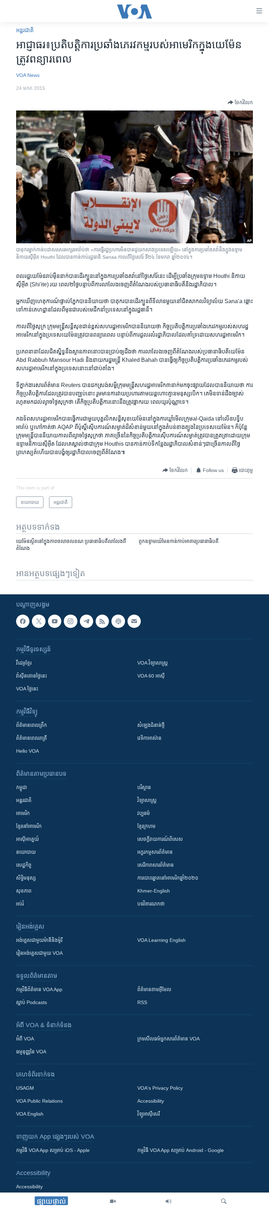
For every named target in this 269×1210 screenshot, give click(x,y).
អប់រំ (20, 904)
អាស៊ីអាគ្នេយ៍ (27, 839)
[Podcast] (118, 621)
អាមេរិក (23, 813)
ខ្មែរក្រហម (146, 826)
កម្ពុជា (21, 787)
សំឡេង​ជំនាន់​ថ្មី (151, 725)
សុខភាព (24, 891)
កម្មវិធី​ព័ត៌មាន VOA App (39, 989)
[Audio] (168, 1201)
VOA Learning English (161, 940)
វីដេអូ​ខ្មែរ (24, 663)
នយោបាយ (26, 852)
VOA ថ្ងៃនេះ (27, 689)
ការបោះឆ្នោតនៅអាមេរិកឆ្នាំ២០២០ (167, 878)
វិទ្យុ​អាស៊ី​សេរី (148, 1114)
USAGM (25, 1088)
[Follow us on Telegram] (86, 621)
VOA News (28, 75)
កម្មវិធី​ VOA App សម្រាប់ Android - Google (180, 1150)
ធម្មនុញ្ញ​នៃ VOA (31, 1051)
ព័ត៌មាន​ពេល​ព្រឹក (31, 725)
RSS (142, 1002)
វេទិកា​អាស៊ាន (149, 738)
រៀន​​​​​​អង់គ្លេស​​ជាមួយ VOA (39, 953)
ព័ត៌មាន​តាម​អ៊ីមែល (154, 989)
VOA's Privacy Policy (160, 1088)
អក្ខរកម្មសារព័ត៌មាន (155, 852)
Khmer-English (153, 891)
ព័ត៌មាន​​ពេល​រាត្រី (31, 738)
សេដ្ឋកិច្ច (24, 865)
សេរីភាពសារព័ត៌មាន (155, 865)
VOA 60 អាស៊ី (151, 676)
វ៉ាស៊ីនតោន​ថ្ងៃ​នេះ (31, 676)
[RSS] (102, 621)
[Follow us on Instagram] (70, 621)
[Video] (112, 1201)
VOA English (29, 1114)
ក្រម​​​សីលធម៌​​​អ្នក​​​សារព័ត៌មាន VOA (168, 1038)
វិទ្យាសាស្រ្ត (147, 800)
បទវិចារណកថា (151, 904)
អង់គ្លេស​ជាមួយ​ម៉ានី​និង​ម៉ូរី (39, 940)
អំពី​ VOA (25, 1038)
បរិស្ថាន (144, 787)
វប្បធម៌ (143, 813)
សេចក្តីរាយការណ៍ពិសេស (160, 839)
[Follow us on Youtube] (54, 621)
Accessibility (150, 1101)
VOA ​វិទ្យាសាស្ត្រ (152, 663)
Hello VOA (27, 751)
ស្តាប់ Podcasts (31, 1002)
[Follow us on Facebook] (22, 621)
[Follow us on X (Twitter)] (38, 621)
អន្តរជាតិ (25, 30)
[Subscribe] (134, 621)
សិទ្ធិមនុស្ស (26, 878)
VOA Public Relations (39, 1101)
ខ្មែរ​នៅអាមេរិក (29, 826)
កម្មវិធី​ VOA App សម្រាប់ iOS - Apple (53, 1150)
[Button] (240, 102)
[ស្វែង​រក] (223, 1201)
